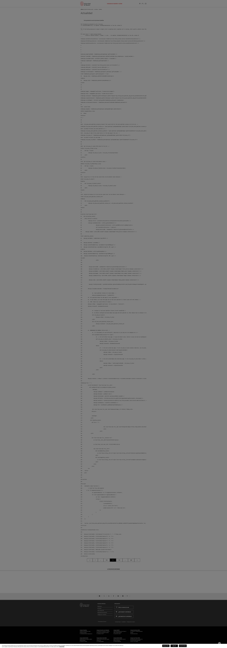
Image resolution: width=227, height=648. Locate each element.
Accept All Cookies (183, 645)
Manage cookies (166, 645)
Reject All (174, 645)
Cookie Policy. (62, 646)
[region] (113, 646)
